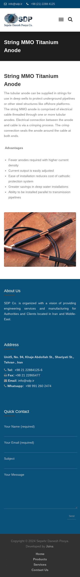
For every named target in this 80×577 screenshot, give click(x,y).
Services (40, 564)
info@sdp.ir (15, 4)
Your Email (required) (19, 442)
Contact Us (40, 570)
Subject (9, 458)
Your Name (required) (19, 426)
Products (40, 559)
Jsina (49, 546)
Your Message (14, 474)
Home (40, 554)
